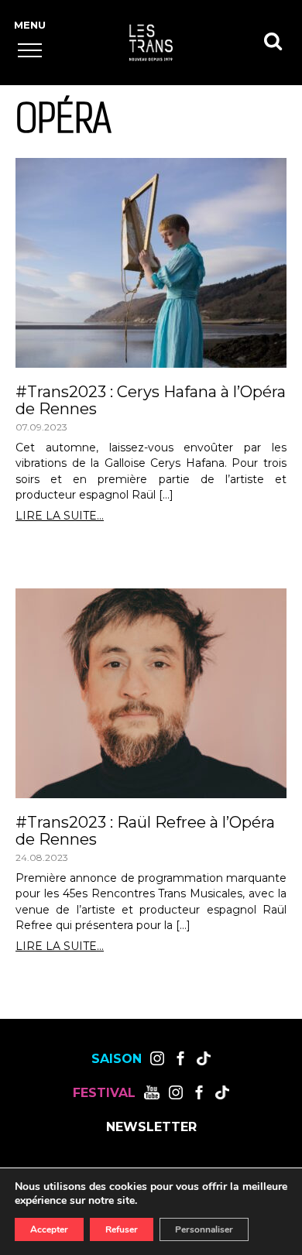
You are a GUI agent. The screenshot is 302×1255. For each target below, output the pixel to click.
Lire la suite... (59, 516)
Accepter (49, 1229)
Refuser (121, 1229)
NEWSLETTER (151, 1127)
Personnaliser (204, 1229)
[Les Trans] (151, 42)
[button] (29, 49)
